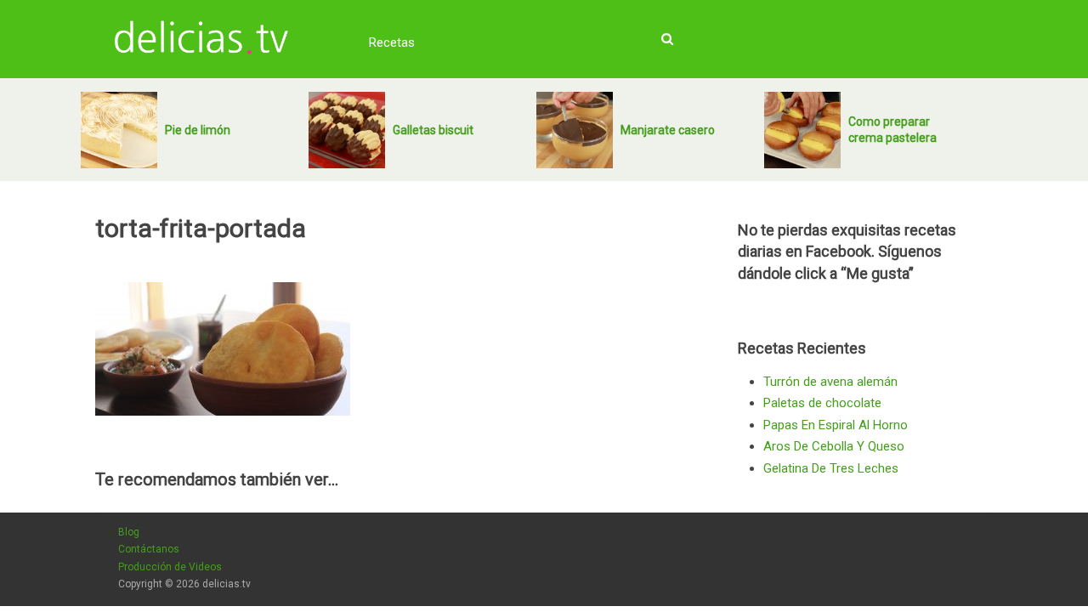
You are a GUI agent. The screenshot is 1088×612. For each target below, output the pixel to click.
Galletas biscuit (433, 130)
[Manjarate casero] (574, 130)
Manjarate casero (667, 130)
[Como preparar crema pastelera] (802, 130)
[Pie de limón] (119, 130)
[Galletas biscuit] (347, 130)
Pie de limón (197, 130)
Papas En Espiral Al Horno (835, 425)
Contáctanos (148, 549)
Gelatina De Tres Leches (830, 468)
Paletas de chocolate (822, 403)
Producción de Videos (170, 567)
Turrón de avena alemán (830, 381)
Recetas (392, 42)
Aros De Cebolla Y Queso (833, 446)
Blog (128, 532)
